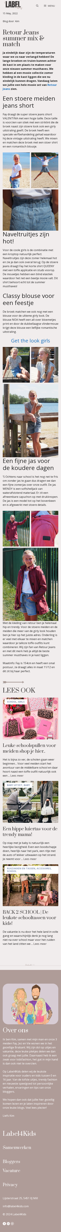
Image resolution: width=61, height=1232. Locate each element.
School (12, 701)
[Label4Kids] (13, 6)
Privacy (10, 1185)
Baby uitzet (14, 785)
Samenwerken (17, 1147)
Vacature (11, 1171)
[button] (37, 6)
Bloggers (11, 1162)
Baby (27, 785)
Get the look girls (30, 340)
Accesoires (44, 868)
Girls (21, 701)
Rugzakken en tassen (21, 868)
